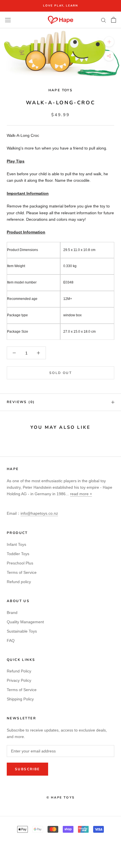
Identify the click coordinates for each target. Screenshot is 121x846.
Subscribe (27, 769)
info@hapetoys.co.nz (39, 513)
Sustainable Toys (22, 631)
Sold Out (60, 373)
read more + (81, 494)
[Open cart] (113, 20)
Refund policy (19, 581)
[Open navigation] (8, 20)
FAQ (11, 640)
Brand (12, 612)
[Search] (103, 20)
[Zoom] (109, 42)
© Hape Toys (60, 797)
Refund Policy (19, 671)
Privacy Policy (19, 680)
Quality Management (25, 622)
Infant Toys (16, 544)
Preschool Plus (20, 563)
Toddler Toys (18, 553)
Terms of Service (22, 572)
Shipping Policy (20, 699)
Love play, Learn (60, 6)
